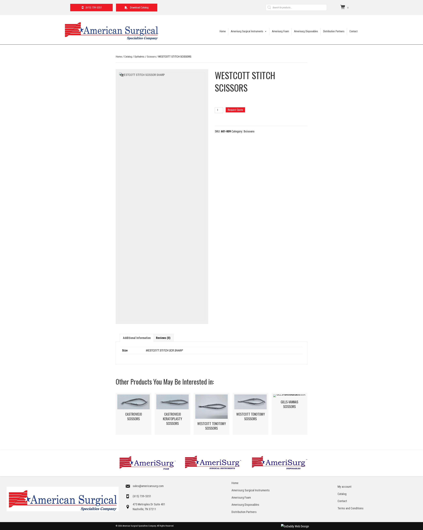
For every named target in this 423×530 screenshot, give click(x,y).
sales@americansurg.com (148, 486)
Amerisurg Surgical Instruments (247, 31)
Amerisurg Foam (280, 31)
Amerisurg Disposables (306, 31)
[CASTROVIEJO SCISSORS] (133, 414)
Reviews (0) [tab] (163, 338)
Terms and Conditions (351, 508)
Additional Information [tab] (137, 338)
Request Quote (235, 109)
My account (344, 486)
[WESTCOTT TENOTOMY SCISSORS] (211, 414)
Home (222, 31)
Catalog (128, 56)
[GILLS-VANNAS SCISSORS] (289, 414)
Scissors (151, 56)
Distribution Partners (333, 31)
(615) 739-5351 (142, 496)
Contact (353, 31)
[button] (136, 7)
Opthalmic (139, 56)
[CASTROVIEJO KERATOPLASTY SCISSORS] (172, 414)
